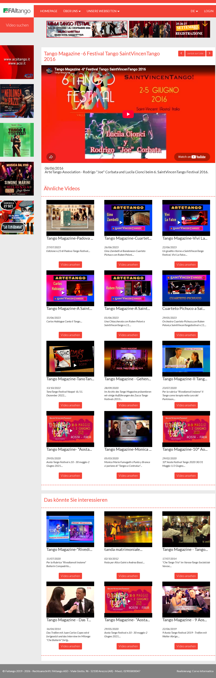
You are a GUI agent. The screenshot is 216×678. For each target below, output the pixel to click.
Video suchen (17, 24)
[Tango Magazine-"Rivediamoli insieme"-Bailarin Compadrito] (70, 529)
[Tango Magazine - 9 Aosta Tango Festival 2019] (186, 599)
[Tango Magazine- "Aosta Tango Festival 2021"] (70, 429)
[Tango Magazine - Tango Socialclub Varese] (186, 529)
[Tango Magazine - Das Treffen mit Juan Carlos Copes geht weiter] (70, 599)
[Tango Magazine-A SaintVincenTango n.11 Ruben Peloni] (128, 288)
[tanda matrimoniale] (128, 529)
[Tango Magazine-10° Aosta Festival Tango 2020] (186, 429)
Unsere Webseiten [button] (102, 11)
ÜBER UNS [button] (70, 11)
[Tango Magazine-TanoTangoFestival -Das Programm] (70, 359)
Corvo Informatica (202, 671)
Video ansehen (70, 264)
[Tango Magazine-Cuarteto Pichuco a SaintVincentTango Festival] (128, 218)
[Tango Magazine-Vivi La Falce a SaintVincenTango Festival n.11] (186, 218)
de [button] (193, 11)
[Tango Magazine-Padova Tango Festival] (70, 218)
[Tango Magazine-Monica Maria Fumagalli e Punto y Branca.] (128, 429)
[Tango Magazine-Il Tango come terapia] (186, 359)
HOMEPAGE (50, 11)
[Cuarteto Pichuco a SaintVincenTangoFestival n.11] (186, 288)
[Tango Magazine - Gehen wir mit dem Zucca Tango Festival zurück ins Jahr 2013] (128, 359)
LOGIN (208, 11)
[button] (70, 218)
